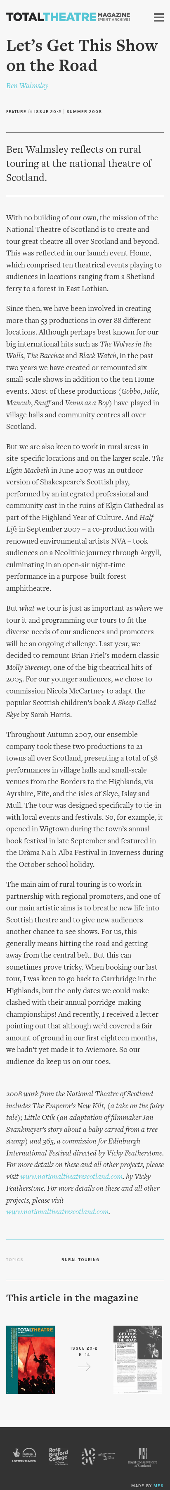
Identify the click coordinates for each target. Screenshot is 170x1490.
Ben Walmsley (27, 86)
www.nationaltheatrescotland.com (71, 1177)
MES (158, 1485)
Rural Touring (80, 1259)
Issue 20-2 (47, 111)
